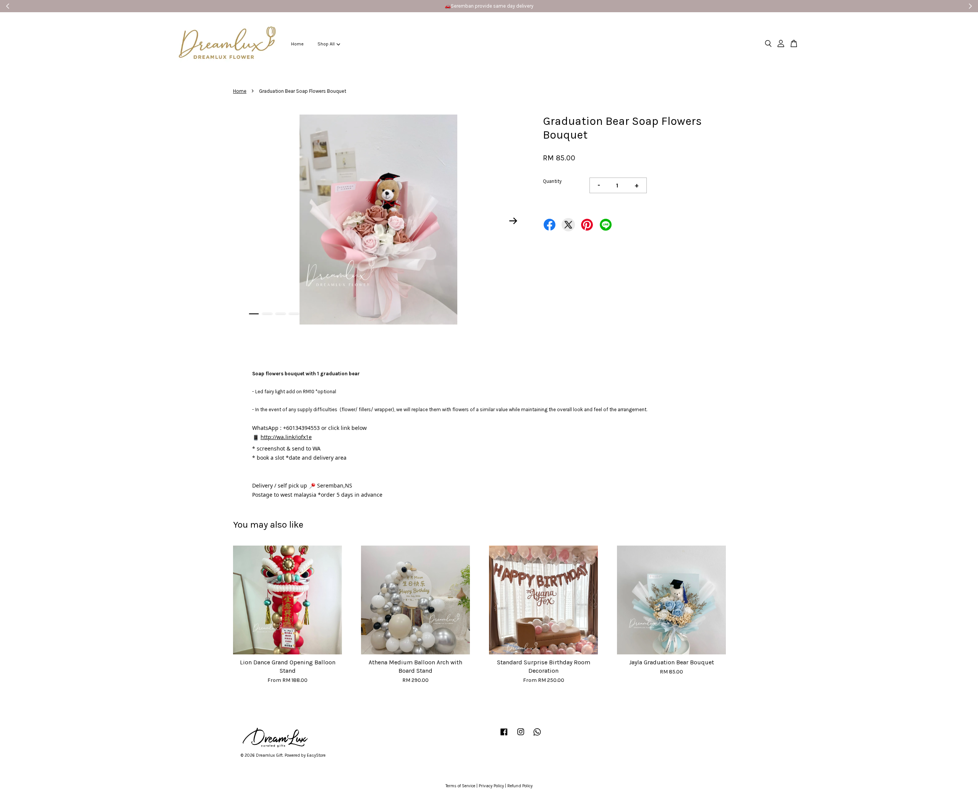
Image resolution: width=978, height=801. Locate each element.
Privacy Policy (491, 785)
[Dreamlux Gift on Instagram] (520, 735)
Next (513, 221)
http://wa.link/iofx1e (286, 437)
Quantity (552, 181)
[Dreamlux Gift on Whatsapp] (537, 735)
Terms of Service (460, 785)
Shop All (326, 44)
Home (297, 44)
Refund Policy (520, 785)
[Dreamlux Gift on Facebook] (504, 735)
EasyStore (316, 755)
